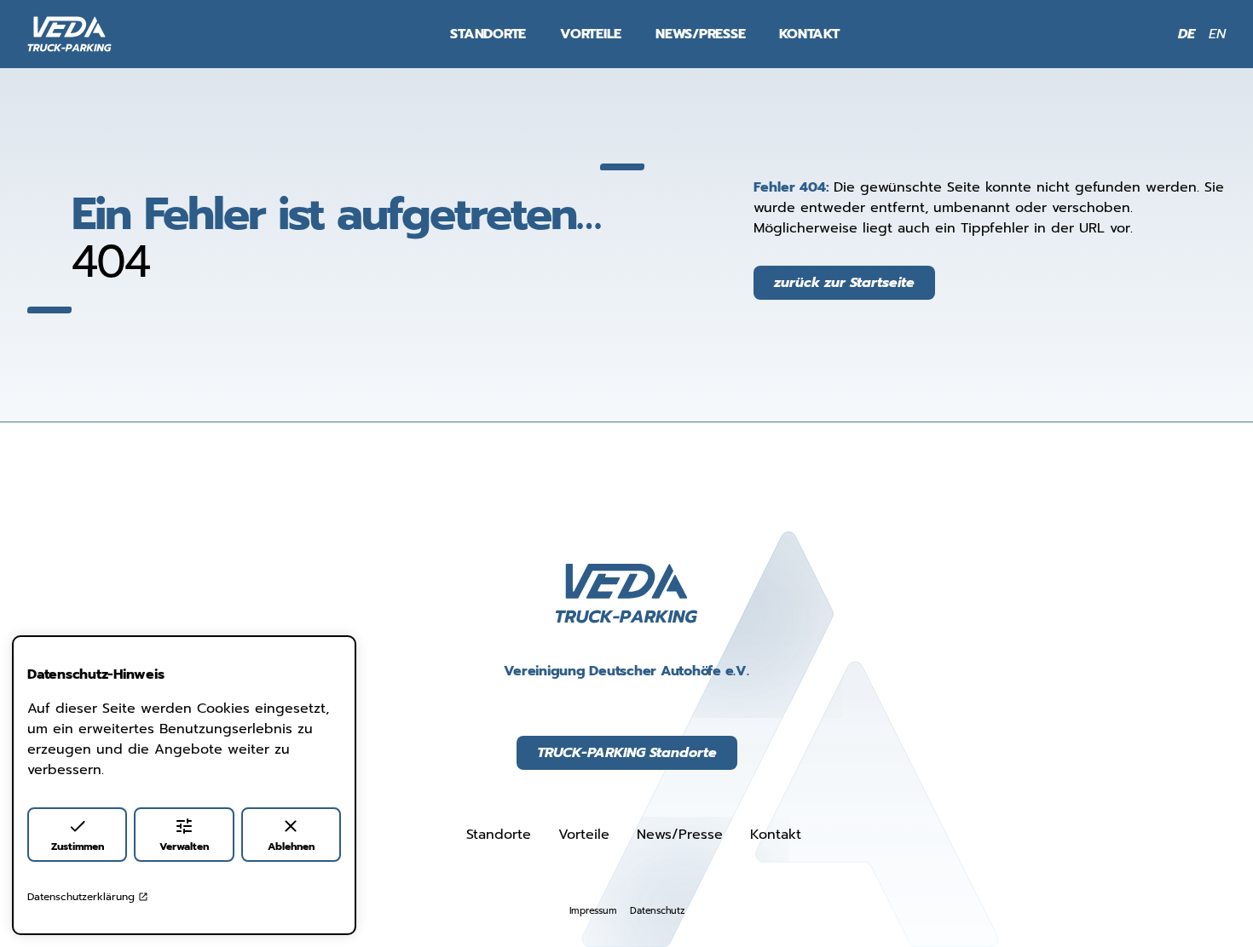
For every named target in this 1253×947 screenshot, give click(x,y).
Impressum (593, 911)
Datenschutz (657, 911)
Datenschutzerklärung (81, 896)
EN (1217, 34)
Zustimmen (77, 846)
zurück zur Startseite (844, 283)
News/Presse (700, 34)
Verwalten (184, 846)
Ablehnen (291, 846)
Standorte (488, 34)
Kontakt (809, 34)
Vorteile (590, 34)
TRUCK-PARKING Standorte (627, 753)
